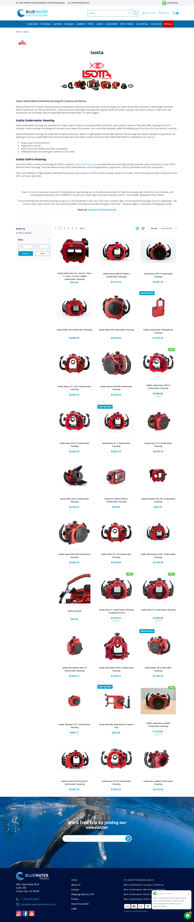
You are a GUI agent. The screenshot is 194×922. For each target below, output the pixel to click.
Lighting (57, 24)
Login (74, 908)
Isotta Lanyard (74, 611)
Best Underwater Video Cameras (142, 899)
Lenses (99, 24)
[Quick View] (88, 239)
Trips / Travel (127, 24)
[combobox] (108, 13)
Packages (69, 24)
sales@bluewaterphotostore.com (38, 904)
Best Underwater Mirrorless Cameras (144, 889)
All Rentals (142, 24)
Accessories (112, 24)
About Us (76, 884)
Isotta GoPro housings (85, 164)
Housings (45, 24)
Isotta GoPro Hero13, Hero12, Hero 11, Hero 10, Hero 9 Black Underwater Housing (74, 276)
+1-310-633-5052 (30, 899)
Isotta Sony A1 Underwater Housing (158, 609)
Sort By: (154, 228)
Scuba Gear (32, 24)
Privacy (74, 899)
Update (25, 253)
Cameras (80, 24)
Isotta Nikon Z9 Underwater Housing (116, 329)
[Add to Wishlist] (88, 246)
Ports (91, 24)
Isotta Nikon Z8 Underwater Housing (74, 329)
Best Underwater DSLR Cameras (141, 894)
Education (156, 24)
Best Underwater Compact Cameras (144, 884)
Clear (42, 253)
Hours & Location (80, 903)
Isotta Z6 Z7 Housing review (102, 209)
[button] (34, 239)
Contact (75, 889)
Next (82, 228)
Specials (168, 24)
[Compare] (88, 252)
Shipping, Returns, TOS (82, 894)
